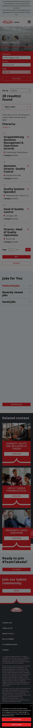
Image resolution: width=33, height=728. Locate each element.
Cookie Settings (16, 719)
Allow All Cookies (16, 724)
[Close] (31, 706)
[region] (16, 715)
